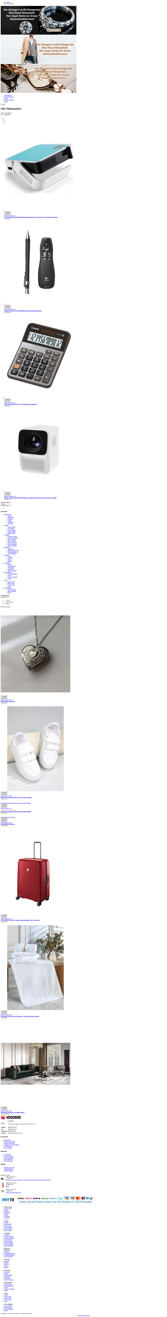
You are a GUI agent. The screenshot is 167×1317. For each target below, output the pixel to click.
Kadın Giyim (7, 514)
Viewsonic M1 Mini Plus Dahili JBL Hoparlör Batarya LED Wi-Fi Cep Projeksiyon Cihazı (31, 217)
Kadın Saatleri (11, 531)
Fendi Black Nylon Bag (7, 824)
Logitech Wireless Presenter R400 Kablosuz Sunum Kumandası (23, 311)
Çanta (5, 580)
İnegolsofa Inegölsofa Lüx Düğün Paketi (12, 1112)
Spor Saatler (11, 528)
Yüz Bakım (11, 567)
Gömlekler (10, 522)
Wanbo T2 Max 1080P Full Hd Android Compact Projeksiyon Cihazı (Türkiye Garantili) (30, 498)
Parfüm (10, 564)
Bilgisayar (7, 547)
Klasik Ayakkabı (12, 542)
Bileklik (10, 561)
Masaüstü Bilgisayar (13, 550)
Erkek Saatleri (11, 533)
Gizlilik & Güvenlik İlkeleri (11, 1144)
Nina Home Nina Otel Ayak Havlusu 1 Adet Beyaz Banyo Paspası (20, 1016)
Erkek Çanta (11, 583)
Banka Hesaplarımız (9, 1141)
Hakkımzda (7, 1140)
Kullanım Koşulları (9, 1143)
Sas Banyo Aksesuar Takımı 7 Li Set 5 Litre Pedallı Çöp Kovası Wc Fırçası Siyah (28, 1180)
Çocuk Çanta (11, 585)
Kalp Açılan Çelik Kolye (8, 701)
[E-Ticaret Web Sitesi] (83, 1315)
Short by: (3, 113)
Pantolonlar (11, 517)
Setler (9, 560)
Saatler (6, 525)
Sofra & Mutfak (12, 591)
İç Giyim (10, 524)
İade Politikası (8, 1148)
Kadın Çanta (11, 581)
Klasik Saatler (11, 527)
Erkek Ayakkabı (12, 544)
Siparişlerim (7, 1154)
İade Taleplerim (8, 1161)
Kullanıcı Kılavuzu (9, 1167)
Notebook (10, 549)
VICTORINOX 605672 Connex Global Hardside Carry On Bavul (20, 920)
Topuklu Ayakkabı (13, 538)
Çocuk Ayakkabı (12, 536)
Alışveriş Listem (8, 1156)
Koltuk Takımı (12, 589)
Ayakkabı (6, 534)
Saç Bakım (11, 569)
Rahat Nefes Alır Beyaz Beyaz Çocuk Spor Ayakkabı (16, 797)
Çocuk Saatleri (12, 530)
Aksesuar (6, 555)
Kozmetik (7, 563)
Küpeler (10, 556)
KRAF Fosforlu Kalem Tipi (13, 1192)
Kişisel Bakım (11, 566)
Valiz (9, 586)
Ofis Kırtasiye (8, 95)
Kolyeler (10, 558)
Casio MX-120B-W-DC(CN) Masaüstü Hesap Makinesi (20, 404)
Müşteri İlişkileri (8, 1170)
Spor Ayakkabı (12, 539)
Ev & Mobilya (8, 588)
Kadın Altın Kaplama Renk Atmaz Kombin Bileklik (16, 811)
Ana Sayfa (7, 2)
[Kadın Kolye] (38, 34)
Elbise (7, 1186)
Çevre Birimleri (12, 553)
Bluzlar (10, 516)
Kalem (6, 101)
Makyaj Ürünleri (12, 571)
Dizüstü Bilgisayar (13, 552)
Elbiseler (10, 519)
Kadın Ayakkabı (12, 545)
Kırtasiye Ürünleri (9, 100)
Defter (6, 98)
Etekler (10, 520)
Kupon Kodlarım (9, 1158)
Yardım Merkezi (8, 1169)
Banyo (9, 592)
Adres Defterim (8, 1159)
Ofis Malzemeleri (9, 97)
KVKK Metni (8, 1146)
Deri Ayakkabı (12, 541)
